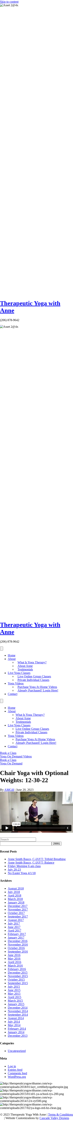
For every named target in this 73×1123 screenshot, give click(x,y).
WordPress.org (17, 1076)
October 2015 (16, 979)
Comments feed (17, 1073)
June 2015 (14, 990)
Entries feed (15, 1069)
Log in (12, 1066)
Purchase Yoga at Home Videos (37, 687)
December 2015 (17, 972)
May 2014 (14, 1025)
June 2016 (14, 955)
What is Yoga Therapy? (32, 662)
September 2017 (18, 916)
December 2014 (17, 1007)
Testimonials (25, 669)
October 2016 (16, 948)
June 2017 (14, 927)
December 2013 (17, 1035)
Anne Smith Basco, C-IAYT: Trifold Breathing (37, 859)
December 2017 (17, 906)
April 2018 (14, 895)
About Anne (25, 666)
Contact (12, 694)
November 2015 (18, 976)
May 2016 (14, 958)
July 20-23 (14, 869)
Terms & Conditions (60, 1114)
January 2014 (16, 1032)
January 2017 (16, 937)
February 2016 (17, 969)
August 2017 (16, 920)
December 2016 (17, 941)
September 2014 (18, 1014)
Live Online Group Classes (34, 676)
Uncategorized (17, 1051)
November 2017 (18, 909)
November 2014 (18, 1011)
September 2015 (18, 983)
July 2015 (14, 986)
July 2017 (14, 923)
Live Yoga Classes (19, 673)
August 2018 (16, 888)
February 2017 (17, 934)
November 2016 (18, 944)
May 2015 (14, 993)
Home (11, 655)
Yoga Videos (16, 683)
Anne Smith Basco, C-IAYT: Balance (31, 862)
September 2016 (18, 951)
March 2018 (15, 899)
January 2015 (16, 1004)
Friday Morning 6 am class (24, 866)
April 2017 (14, 930)
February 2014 (17, 1028)
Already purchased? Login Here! (38, 690)
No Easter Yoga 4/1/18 (22, 873)
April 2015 (14, 997)
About (12, 659)
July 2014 (14, 1021)
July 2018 (14, 892)
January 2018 (16, 902)
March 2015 (15, 1000)
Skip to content (9, 1)
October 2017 (16, 913)
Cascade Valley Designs (54, 1118)
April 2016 (14, 962)
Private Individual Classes (33, 680)
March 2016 (15, 965)
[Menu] (1, 648)
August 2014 (16, 1018)
